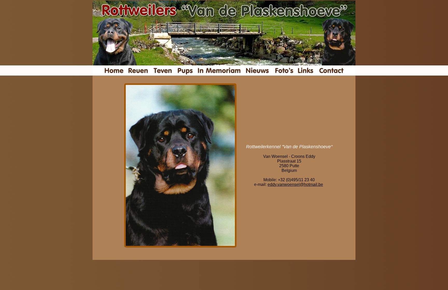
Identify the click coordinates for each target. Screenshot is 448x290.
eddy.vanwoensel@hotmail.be (295, 184)
